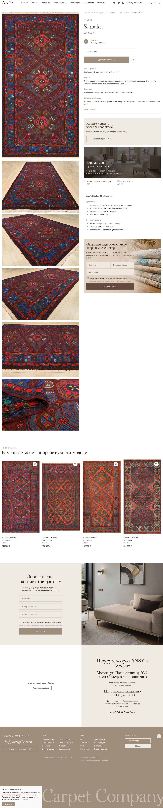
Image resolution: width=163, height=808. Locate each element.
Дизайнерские (48, 743)
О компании (89, 2)
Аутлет (34, 2)
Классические (48, 739)
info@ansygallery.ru (17, 742)
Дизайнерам (75, 2)
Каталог (24, 2)
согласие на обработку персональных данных (111, 278)
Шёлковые (63, 746)
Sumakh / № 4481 (90, 537)
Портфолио (45, 2)
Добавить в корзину (106, 59)
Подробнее (24, 799)
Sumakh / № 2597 (49, 537)
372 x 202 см (91, 51)
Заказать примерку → (102, 139)
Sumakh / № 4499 (130, 537)
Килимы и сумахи (98, 13)
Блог (82, 746)
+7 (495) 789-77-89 (134, 2)
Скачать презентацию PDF (20, 749)
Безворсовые (112, 13)
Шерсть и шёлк (48, 749)
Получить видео (110, 286)
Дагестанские (124, 13)
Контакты (101, 2)
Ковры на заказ (60, 2)
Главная (87, 13)
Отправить (40, 631)
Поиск (137, 746)
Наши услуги (99, 743)
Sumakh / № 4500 (9, 537)
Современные (64, 739)
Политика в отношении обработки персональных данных (94, 758)
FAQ (81, 739)
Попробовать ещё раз (41, 688)
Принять (8, 804)
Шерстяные (47, 746)
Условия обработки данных (122, 281)
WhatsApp (93, 272)
